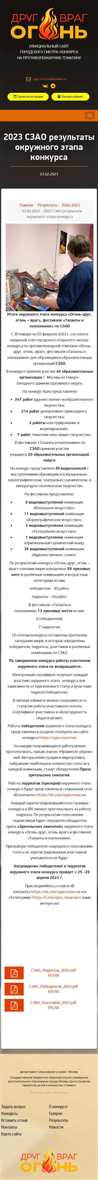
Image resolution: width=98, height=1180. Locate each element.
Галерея (55, 1113)
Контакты (9, 1126)
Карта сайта (11, 1133)
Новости (56, 1126)
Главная (26, 205)
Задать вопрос (13, 1106)
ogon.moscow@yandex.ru (49, 79)
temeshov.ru (60, 1092)
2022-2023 (71, 205)
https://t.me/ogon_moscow (55, 897)
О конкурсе (58, 1106)
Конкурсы (9, 1113)
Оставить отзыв (14, 1119)
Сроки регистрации (30, 96)
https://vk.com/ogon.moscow (61, 794)
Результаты (47, 205)
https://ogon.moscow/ (58, 737)
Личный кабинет (72, 96)
